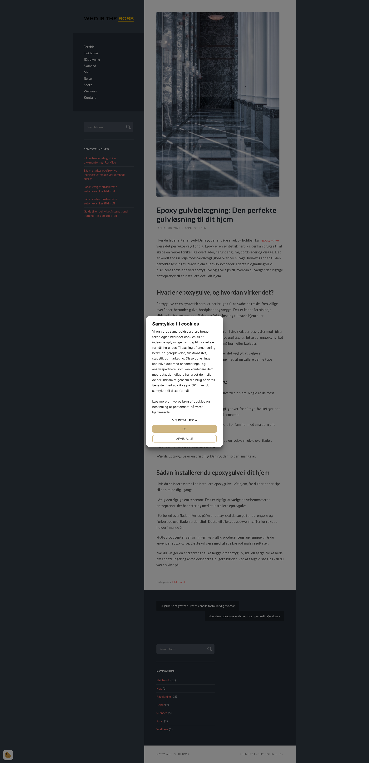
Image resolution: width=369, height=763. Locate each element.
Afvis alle (184, 439)
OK (184, 429)
